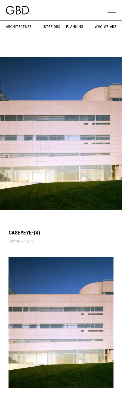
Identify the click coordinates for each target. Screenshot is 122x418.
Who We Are (105, 26)
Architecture (18, 26)
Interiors (51, 26)
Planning (74, 26)
